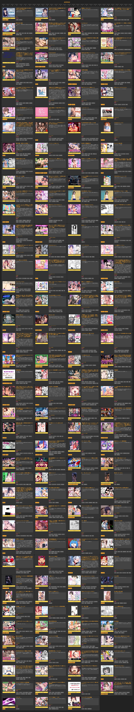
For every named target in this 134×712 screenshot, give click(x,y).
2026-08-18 (86, 5)
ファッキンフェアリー (52, 325)
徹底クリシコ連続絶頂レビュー (87, 281)
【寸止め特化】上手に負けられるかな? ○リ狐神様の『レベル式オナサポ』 (24, 88)
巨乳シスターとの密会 (20, 176)
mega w (17, 568)
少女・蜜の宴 (84, 520)
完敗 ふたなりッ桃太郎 (53, 556)
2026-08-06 (47, 5)
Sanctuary (83, 184)
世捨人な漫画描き (117, 237)
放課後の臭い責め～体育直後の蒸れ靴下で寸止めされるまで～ (24, 424)
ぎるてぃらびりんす (19, 150)
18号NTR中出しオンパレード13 (120, 176)
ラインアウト (83, 30)
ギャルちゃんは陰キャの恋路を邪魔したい (24, 472)
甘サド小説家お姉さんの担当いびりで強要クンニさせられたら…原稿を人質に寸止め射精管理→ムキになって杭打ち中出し (89, 296)
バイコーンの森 (116, 30)
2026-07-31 (25, 5)
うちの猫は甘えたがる (85, 355)
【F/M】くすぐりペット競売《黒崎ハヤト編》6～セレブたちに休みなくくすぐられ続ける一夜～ (24, 459)
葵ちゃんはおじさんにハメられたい (88, 576)
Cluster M (17, 362)
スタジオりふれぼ (19, 60)
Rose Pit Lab (51, 466)
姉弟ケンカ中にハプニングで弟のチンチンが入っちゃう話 (57, 282)
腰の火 (82, 415)
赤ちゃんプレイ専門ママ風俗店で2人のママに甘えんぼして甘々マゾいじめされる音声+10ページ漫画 (57, 226)
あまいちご (116, 658)
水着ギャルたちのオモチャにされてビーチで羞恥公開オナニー (24, 356)
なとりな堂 (50, 217)
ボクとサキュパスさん (20, 281)
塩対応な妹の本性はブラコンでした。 (88, 52)
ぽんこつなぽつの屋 (19, 628)
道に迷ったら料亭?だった (53, 591)
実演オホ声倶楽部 (52, 448)
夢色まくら (116, 643)
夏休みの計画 (116, 281)
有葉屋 (82, 253)
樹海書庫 (82, 347)
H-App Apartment (52, 52)
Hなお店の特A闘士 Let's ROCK (55, 295)
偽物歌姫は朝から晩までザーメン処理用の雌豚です (57, 506)
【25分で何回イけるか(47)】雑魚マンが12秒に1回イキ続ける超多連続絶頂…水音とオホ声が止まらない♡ (57, 356)
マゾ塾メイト (51, 576)
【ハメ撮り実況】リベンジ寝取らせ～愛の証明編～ (122, 24)
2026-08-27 (117, 5)
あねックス (116, 46)
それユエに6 (116, 556)
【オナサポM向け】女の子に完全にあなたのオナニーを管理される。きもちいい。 (57, 39)
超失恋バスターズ (52, 472)
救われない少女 (52, 314)
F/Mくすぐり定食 (19, 465)
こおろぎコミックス (52, 628)
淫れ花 (115, 314)
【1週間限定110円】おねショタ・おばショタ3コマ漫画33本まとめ (24, 246)
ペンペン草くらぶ (117, 531)
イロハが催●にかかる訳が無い (21, 260)
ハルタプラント (116, 325)
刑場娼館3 (116, 370)
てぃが (50, 378)
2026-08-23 (104, 5)
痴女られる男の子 (19, 636)
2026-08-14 (69, 5)
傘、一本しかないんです (86, 472)
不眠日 (17, 705)
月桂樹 (115, 16)
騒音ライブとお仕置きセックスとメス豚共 (122, 225)
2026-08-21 (95, 5)
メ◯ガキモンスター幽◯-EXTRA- (87, 333)
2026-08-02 (30, 5)
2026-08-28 (121, 5)
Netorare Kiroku (84, 100)
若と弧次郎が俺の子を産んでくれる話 (88, 122)
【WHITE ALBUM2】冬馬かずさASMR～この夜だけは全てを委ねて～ (24, 9)
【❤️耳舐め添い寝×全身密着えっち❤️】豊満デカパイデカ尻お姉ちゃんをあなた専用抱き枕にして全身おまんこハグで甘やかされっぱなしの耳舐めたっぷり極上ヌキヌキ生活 (24, 124)
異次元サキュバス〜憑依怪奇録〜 (120, 441)
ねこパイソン (51, 433)
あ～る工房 (18, 548)
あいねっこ (116, 676)
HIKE (17, 16)
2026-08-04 (38, 5)
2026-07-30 (21, 5)
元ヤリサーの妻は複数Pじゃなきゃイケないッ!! (57, 371)
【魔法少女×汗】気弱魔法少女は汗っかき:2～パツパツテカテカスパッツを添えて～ (57, 88)
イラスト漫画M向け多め (118, 606)
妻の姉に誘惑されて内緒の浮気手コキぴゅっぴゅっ (57, 108)
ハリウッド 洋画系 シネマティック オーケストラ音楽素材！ (89, 177)
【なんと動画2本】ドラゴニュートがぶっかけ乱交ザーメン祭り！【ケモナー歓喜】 (122, 9)
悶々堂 (17, 415)
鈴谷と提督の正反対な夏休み (54, 487)
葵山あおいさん (84, 550)
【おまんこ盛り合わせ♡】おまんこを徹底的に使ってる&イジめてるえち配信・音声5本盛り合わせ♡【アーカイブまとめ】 (122, 296)
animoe (67, 2)
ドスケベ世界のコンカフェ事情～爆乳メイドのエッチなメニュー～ (24, 592)
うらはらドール (116, 498)
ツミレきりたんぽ (52, 659)
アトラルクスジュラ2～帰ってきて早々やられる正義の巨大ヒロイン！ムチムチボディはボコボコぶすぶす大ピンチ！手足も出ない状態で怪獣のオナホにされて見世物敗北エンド (89, 558)
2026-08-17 (82, 5)
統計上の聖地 (51, 347)
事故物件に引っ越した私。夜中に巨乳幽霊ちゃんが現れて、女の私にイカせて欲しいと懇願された (24, 296)
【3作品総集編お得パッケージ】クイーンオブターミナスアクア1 (57, 540)
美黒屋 (50, 583)
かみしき (82, 79)
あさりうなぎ (18, 400)
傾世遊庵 (17, 30)
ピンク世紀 (18, 347)
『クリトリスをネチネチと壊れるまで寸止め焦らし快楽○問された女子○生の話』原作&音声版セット (89, 652)
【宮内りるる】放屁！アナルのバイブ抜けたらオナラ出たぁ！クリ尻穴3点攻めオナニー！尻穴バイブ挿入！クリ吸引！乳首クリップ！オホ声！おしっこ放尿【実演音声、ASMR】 (24, 335)
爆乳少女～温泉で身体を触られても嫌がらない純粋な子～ (57, 666)
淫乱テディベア (84, 658)
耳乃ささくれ (18, 79)
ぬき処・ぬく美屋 (84, 433)
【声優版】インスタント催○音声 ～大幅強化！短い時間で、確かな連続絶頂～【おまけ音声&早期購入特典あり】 (89, 316)
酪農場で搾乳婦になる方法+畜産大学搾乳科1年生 (89, 622)
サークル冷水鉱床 (19, 583)
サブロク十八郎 (84, 514)
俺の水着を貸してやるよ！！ (86, 191)
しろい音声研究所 (52, 415)
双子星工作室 (18, 325)
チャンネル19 (18, 441)
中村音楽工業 (116, 117)
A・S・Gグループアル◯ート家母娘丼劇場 (57, 606)
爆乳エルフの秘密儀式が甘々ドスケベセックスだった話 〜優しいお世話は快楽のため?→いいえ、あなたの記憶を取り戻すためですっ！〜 (57, 262)
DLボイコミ (51, 168)
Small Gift (17, 183)
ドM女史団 (18, 45)
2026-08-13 (64, 5)
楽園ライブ (18, 481)
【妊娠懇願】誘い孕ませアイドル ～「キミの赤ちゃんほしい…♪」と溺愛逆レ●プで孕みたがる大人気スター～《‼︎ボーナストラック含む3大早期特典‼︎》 (24, 54)
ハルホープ (83, 450)
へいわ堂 (82, 705)
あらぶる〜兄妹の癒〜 (118, 143)
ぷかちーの (50, 152)
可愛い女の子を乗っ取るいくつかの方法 (121, 539)
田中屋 (50, 116)
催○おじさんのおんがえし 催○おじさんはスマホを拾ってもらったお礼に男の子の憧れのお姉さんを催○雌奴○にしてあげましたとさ (24, 666)
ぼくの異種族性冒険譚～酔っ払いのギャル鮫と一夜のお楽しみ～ (122, 39)
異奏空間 (115, 548)
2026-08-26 (112, 5)
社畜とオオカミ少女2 (118, 520)
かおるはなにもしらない (118, 122)
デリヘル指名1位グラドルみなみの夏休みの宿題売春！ (57, 683)
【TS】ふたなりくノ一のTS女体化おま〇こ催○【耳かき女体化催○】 (57, 123)
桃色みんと (18, 135)
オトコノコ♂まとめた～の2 (86, 505)
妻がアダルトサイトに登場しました (88, 87)
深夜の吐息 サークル (84, 378)
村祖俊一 (82, 532)
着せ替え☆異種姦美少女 (86, 143)
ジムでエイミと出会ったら (54, 143)
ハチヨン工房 (83, 362)
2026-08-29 (126, 5)
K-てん (17, 674)
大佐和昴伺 (116, 465)
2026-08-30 (130, 5)
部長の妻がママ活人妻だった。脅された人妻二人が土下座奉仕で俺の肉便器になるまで (57, 24)
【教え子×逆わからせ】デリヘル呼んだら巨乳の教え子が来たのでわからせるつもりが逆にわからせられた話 (24, 387)
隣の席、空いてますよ (118, 472)
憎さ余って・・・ (84, 225)
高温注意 (50, 62)
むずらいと (50, 704)
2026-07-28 (12, 5)
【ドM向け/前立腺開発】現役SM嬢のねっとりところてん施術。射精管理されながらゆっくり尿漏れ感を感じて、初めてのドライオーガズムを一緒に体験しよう (122, 262)
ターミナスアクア (52, 548)
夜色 (82, 674)
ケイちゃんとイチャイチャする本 (22, 520)
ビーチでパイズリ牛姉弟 (53, 636)
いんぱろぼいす (84, 400)
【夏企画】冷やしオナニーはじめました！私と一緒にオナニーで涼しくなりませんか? (89, 424)
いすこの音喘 (51, 362)
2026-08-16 (78, 5)
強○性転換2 (116, 621)
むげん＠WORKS (51, 499)
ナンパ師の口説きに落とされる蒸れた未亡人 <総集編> (122, 387)
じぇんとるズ (116, 583)
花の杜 (50, 568)
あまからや (116, 400)
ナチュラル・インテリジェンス (120, 107)
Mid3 (82, 465)
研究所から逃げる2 (19, 314)
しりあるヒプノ (116, 79)
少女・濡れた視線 (84, 606)
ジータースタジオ (117, 183)
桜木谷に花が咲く (52, 100)
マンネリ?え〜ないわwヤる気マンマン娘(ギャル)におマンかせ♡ (57, 192)
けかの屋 (50, 253)
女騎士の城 (83, 150)
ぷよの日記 (18, 433)
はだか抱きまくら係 (19, 499)
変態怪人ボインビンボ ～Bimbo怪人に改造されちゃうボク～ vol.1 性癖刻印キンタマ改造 (24, 557)
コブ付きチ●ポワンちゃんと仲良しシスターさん (24, 622)
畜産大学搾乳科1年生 (53, 621)
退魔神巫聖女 (18, 370)
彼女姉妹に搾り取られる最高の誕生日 (121, 487)
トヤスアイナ (51, 600)
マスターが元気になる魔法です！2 (88, 487)
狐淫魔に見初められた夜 (20, 158)
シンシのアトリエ (52, 45)
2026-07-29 (16, 5)
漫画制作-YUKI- (18, 450)
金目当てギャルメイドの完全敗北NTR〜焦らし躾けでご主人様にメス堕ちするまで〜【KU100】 (24, 39)
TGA (82, 62)
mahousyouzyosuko (19, 598)
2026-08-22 (99, 5)
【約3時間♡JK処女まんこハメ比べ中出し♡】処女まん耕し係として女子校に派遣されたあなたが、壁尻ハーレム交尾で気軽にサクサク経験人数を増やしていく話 (24, 489)
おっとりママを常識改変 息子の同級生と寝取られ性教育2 (89, 39)
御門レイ (17, 100)
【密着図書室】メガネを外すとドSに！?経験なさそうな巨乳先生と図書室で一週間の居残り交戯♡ (122, 159)
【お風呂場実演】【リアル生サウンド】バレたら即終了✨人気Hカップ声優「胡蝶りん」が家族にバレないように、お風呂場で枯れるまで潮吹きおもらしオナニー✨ (122, 425)
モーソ (50, 30)
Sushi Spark (83, 45)
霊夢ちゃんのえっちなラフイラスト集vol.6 (24, 505)
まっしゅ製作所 (84, 598)
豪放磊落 (17, 217)
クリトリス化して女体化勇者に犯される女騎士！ (122, 334)
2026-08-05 (43, 5)
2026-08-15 (73, 5)
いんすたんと (83, 325)
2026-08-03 (34, 5)
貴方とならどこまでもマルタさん (120, 87)
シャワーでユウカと (85, 245)
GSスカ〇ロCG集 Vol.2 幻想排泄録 (22, 682)
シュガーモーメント (85, 107)
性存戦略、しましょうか (20, 606)
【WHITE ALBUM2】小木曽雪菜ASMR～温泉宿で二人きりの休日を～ (57, 9)
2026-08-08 (51, 5)
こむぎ (17, 307)
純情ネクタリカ (116, 168)
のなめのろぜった (84, 568)
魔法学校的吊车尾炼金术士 (86, 408)
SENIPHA (115, 347)
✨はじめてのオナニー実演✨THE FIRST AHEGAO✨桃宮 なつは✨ (56, 442)
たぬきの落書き (84, 643)
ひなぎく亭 (116, 307)
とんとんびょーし (19, 168)
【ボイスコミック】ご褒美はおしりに (56, 158)
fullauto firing (83, 583)
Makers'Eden (51, 531)
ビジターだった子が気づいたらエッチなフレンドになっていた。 (57, 409)
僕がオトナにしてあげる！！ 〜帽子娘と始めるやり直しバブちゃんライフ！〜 (57, 177)
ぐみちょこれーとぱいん (20, 252)
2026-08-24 (108, 5)
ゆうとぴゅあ (51, 135)
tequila (82, 135)
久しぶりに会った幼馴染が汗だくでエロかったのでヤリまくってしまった (24, 192)
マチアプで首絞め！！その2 (54, 697)
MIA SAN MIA (51, 400)
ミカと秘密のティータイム (119, 245)
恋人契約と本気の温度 (118, 591)
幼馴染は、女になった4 (85, 8)
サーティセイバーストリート (119, 569)
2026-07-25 (3, 5)
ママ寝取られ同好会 (52, 237)
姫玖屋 (50, 307)
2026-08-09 (56, 5)
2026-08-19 (91, 5)
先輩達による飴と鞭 (20, 539)
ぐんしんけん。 (18, 286)
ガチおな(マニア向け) (117, 431)
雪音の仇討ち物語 (19, 23)
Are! (115, 415)
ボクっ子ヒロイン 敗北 (85, 441)
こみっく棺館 (116, 450)
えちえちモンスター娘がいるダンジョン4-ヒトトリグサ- (89, 637)
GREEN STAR (18, 689)
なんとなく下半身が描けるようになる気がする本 (122, 205)
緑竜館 (50, 643)
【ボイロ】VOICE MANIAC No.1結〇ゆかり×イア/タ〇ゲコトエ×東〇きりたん (122, 53)
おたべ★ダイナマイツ (52, 481)
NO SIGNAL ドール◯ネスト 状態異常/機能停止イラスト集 (24, 577)
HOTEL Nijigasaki (117, 505)
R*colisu (82, 481)
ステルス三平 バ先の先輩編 (86, 697)
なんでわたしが (84, 23)
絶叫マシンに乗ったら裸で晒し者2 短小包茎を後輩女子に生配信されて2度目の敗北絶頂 (122, 356)
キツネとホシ (84, 260)
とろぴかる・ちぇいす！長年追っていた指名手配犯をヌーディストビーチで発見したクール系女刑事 (24, 205)
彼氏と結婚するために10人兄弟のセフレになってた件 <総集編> (24, 409)
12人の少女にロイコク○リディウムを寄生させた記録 (89, 540)
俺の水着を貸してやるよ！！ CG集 (120, 191)
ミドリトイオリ (116, 63)
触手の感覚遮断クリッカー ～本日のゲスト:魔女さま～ (57, 459)
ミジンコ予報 (51, 183)
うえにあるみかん (84, 217)
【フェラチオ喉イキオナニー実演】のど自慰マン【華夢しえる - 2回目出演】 (89, 387)
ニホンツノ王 (51, 287)
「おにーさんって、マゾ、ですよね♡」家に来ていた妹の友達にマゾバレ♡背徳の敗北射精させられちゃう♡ (122, 683)
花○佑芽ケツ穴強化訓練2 (53, 386)
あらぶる (115, 150)
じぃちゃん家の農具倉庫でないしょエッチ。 (24, 107)
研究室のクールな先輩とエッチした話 (88, 158)
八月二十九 (18, 697)
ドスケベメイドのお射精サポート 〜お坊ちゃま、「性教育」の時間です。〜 (57, 70)
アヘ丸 (82, 275)
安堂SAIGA (83, 287)
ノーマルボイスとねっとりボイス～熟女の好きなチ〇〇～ (89, 683)
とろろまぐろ (18, 378)
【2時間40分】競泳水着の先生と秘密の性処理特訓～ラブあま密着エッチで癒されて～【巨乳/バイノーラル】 (24, 226)
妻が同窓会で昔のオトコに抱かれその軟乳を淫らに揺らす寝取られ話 (57, 334)
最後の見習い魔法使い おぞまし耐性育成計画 (122, 408)
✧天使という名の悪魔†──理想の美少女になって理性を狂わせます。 (57, 521)
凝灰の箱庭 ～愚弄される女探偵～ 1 (22, 143)
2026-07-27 (8, 5)
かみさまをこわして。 (53, 245)
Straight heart (51, 676)
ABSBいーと (116, 101)
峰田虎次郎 (18, 658)
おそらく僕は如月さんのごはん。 (87, 204)
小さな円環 (116, 576)
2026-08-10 (60, 5)
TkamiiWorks (116, 287)
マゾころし (116, 689)
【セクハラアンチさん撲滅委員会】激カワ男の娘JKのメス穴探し (24, 70)
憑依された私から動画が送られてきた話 (121, 636)
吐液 (49, 79)
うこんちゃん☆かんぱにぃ (85, 307)
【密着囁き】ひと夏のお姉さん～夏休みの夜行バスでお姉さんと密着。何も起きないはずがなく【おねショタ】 (89, 371)
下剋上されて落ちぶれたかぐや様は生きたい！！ (89, 666)
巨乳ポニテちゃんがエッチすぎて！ (88, 591)
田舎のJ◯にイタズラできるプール (55, 204)
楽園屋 (115, 378)
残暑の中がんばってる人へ (119, 665)
